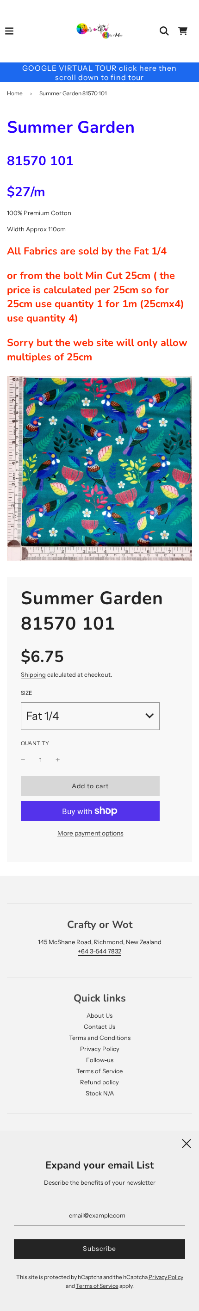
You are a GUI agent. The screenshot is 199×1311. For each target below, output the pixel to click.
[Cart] (183, 31)
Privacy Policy (99, 1048)
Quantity (35, 743)
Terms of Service (99, 1071)
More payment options (90, 833)
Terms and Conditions (100, 1037)
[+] (58, 760)
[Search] (164, 31)
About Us (99, 1015)
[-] (23, 760)
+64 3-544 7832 (99, 951)
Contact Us (99, 1026)
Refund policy (99, 1082)
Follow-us (99, 1060)
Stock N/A (100, 1093)
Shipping (33, 674)
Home (15, 93)
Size (26, 693)
